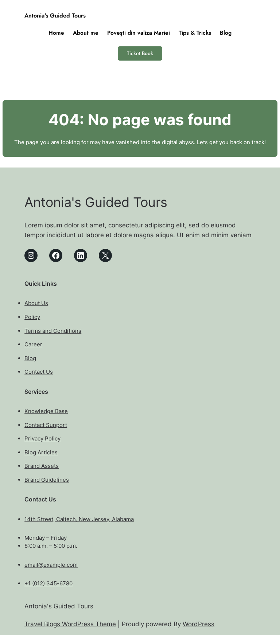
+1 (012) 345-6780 (48, 583)
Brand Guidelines (46, 479)
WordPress (198, 624)
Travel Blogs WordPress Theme (70, 624)
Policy (32, 316)
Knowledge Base (46, 411)
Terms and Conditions (52, 330)
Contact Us (38, 371)
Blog (30, 358)
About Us (36, 303)
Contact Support (45, 425)
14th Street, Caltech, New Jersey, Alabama (79, 519)
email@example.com (51, 564)
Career (33, 344)
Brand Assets (41, 465)
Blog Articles (41, 452)
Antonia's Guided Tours (55, 15)
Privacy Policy (42, 438)
